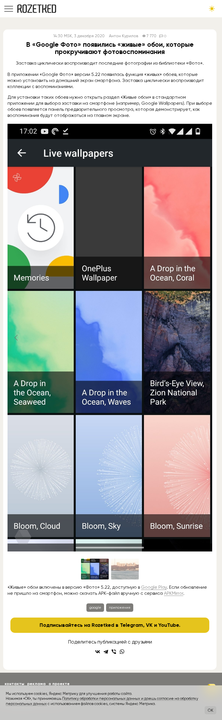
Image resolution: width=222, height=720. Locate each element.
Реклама (36, 683)
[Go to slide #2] (125, 569)
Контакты (14, 683)
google (95, 607)
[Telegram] (105, 651)
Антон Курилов (123, 36)
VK (149, 625)
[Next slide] (203, 338)
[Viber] (113, 651)
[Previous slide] (16, 338)
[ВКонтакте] (97, 651)
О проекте (59, 683)
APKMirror (173, 593)
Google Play (154, 587)
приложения (119, 607)
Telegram (131, 625)
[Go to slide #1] (95, 569)
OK (210, 710)
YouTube (168, 625)
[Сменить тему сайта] (212, 8)
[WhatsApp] (122, 651)
